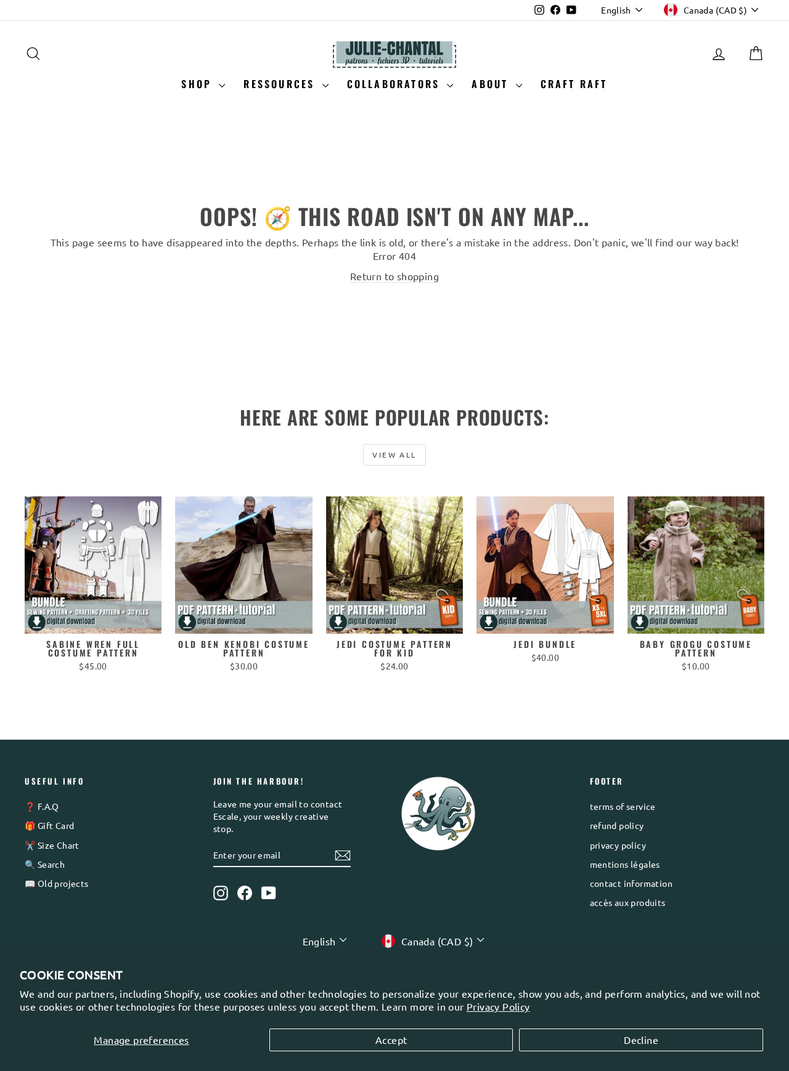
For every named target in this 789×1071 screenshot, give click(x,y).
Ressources (281, 83)
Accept (391, 1039)
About (492, 83)
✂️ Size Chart (52, 845)
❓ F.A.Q (42, 806)
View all (394, 454)
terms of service (623, 806)
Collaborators (395, 83)
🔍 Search (45, 864)
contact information (631, 883)
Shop (198, 83)
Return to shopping (394, 276)
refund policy (617, 825)
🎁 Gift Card (49, 825)
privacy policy (618, 845)
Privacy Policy (498, 1006)
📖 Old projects (57, 883)
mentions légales (625, 864)
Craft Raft (574, 83)
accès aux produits (628, 902)
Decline (641, 1039)
